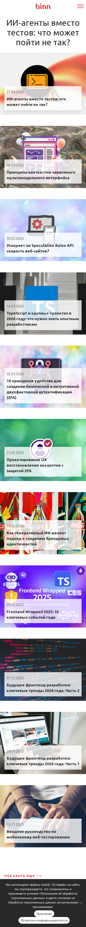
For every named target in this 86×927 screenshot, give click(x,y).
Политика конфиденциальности (44, 920)
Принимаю (44, 913)
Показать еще (19, 876)
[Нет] (80, 903)
